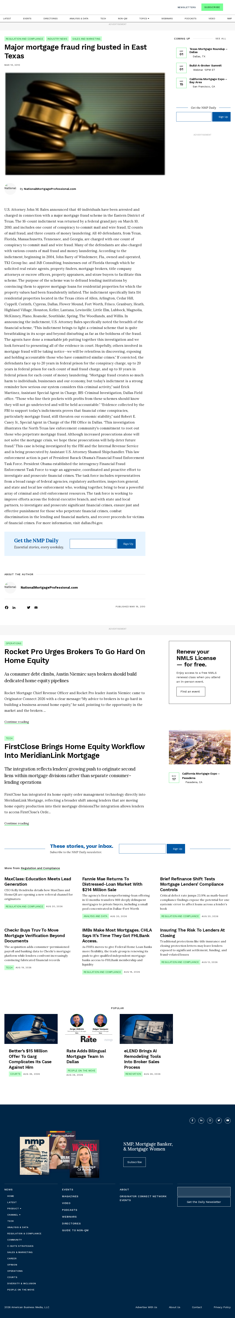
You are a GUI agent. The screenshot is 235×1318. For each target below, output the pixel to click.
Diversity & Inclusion (21, 1283)
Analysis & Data (79, 18)
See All (221, 38)
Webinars (167, 18)
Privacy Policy (222, 1307)
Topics (143, 18)
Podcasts (190, 18)
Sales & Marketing (20, 1252)
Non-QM (122, 18)
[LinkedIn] (14, 607)
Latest (7, 18)
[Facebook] (6, 607)
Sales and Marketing (86, 38)
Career (12, 1258)
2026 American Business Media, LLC (26, 1307)
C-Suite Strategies (20, 1246)
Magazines (70, 1196)
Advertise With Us (146, 1307)
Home (10, 1196)
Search (227, 8)
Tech (103, 18)
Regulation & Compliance (24, 1233)
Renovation (133, 1074)
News (8, 1189)
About (124, 1189)
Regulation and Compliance (24, 38)
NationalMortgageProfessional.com (50, 189)
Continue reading (16, 722)
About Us (174, 1307)
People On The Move (81, 1070)
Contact (197, 1307)
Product (13, 1208)
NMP (229, 18)
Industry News (57, 38)
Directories (51, 18)
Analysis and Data (95, 916)
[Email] (36, 607)
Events (27, 18)
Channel (13, 1215)
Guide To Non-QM (75, 1230)
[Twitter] (28, 607)
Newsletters (187, 7)
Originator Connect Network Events (143, 1198)
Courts (15, 1074)
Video (212, 18)
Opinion (12, 1264)
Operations (13, 643)
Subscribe (212, 7)
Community (14, 1240)
